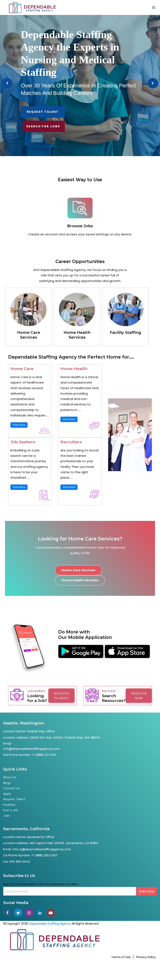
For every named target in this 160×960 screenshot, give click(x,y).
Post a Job (10, 810)
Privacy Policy (146, 957)
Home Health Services (80, 580)
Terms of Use (121, 957)
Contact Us (11, 788)
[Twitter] (19, 913)
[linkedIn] (41, 913)
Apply (7, 794)
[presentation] (7, 83)
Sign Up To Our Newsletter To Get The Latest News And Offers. (41, 884)
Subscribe (146, 891)
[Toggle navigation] (153, 7)
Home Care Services (78, 570)
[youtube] (51, 913)
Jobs (6, 815)
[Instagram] (30, 913)
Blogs (7, 783)
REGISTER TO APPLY (61, 695)
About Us (9, 777)
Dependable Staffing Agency (50, 924)
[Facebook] (8, 913)
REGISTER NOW (138, 695)
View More (19, 425)
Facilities (9, 805)
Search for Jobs (43, 126)
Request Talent (43, 112)
